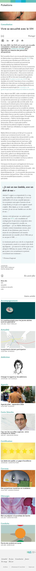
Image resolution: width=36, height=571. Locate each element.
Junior (27, 559)
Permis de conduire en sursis (11, 543)
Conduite (5, 523)
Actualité (5, 330)
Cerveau (4, 468)
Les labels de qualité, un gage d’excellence (16, 461)
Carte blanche (7, 412)
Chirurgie (5, 496)
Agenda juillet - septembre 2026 (12, 404)
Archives (5, 567)
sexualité (3, 285)
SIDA (28, 58)
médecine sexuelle (17, 49)
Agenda (4, 384)
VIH (2, 283)
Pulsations (6, 5)
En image (4, 562)
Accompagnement (9, 301)
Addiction (5, 357)
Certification (6, 441)
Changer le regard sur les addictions (14, 377)
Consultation (6, 24)
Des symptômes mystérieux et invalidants (15, 488)
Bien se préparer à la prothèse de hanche (15, 516)
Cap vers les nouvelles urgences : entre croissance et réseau (15, 432)
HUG (12, 219)
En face (11, 559)
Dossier (11, 562)
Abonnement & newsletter (18, 567)
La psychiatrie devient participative (13, 349)
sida (2, 289)
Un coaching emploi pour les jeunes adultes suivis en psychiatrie (16, 321)
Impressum (31, 567)
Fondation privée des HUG (18, 79)
